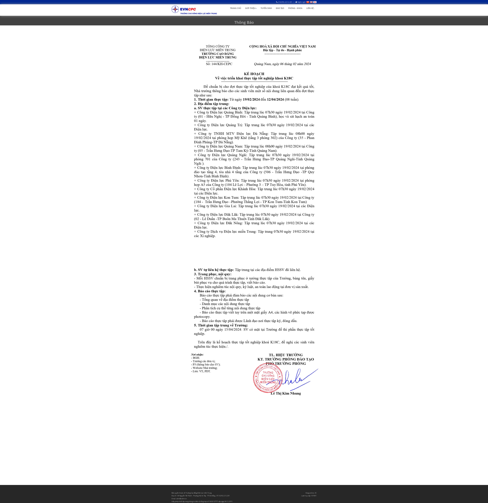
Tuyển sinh (266, 8)
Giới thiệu (250, 8)
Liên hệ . (310, 8)
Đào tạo (280, 8)
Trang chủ (235, 8)
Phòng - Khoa (295, 8)
